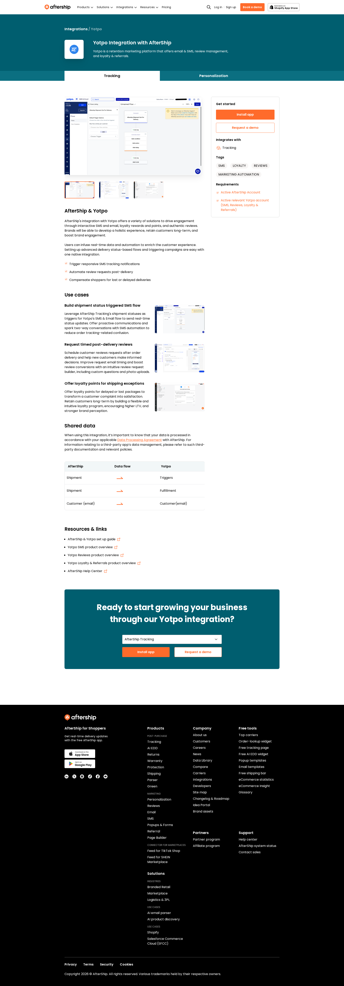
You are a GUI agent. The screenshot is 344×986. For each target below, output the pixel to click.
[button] (134, 139)
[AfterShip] (58, 7)
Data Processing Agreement (139, 440)
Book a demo (252, 7)
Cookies (126, 964)
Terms (88, 964)
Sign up (231, 7)
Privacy (70, 964)
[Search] (209, 7)
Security (106, 964)
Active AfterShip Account (240, 192)
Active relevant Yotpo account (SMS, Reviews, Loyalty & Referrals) (245, 205)
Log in (218, 7)
